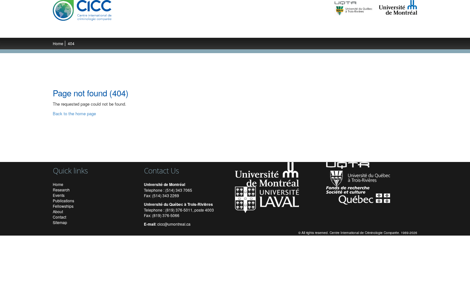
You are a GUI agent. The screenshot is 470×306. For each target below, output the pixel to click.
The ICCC (69, 31)
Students (157, 31)
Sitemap (60, 222)
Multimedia (240, 31)
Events (181, 31)
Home (58, 43)
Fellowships (63, 206)
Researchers (127, 31)
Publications (208, 31)
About (58, 211)
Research (96, 31)
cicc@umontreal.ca (174, 224)
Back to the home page (74, 113)
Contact (59, 217)
